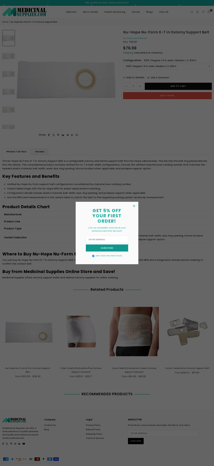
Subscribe (107, 247)
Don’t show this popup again (109, 256)
